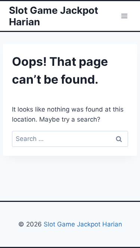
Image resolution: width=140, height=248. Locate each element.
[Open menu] (124, 16)
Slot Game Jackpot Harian (83, 224)
